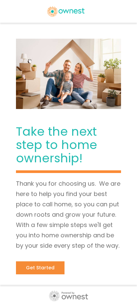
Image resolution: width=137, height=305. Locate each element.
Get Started (40, 267)
